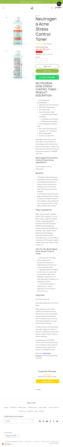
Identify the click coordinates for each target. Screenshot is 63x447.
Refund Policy (22, 407)
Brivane (11, 441)
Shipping (38, 54)
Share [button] (39, 389)
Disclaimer (30, 411)
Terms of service (46, 441)
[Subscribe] (32, 421)
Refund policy (28, 441)
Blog (36, 411)
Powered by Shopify (18, 441)
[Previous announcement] (3, 2)
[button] (3, 8)
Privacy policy (36, 441)
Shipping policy (55, 441)
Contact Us (22, 411)
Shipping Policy (32, 407)
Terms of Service (53, 407)
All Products (13, 407)
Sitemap (41, 411)
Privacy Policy (43, 407)
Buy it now (47, 71)
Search (6, 407)
